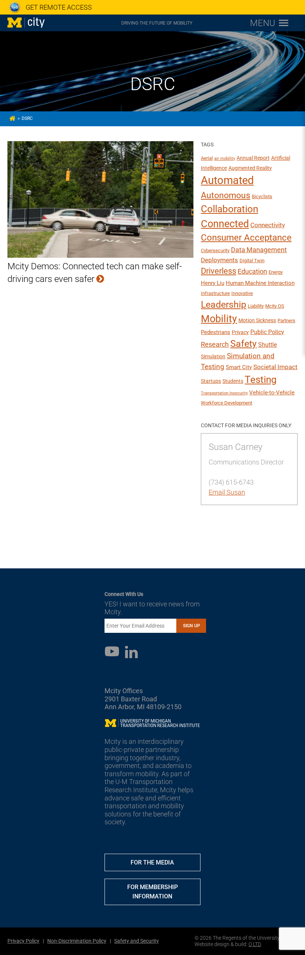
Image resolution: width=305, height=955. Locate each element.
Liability (256, 306)
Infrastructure (215, 293)
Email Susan (227, 492)
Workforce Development (226, 403)
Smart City (239, 367)
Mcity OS (274, 306)
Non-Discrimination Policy (76, 941)
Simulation (213, 356)
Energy (276, 272)
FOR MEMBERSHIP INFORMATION (152, 891)
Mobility (219, 319)
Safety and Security (136, 941)
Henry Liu (212, 283)
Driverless (218, 271)
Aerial (207, 158)
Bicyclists (262, 196)
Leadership (223, 304)
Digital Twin (252, 260)
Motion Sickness (257, 320)
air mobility (224, 158)
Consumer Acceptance (246, 237)
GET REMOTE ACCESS (59, 7)
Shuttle (267, 344)
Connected (225, 224)
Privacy (240, 332)
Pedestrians (215, 332)
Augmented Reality (250, 168)
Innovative (242, 293)
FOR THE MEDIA (152, 862)
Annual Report (253, 158)
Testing (261, 379)
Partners (286, 320)
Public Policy (267, 332)
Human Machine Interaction (260, 283)
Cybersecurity (215, 250)
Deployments (219, 260)
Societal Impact (275, 367)
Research (215, 344)
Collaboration (229, 209)
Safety (243, 343)
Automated (227, 180)
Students (232, 381)
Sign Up (191, 625)
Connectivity (267, 225)
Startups (211, 381)
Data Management (259, 250)
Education (252, 271)
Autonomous (225, 195)
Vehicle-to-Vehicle (272, 392)
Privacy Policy (23, 941)
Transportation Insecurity (224, 393)
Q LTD (254, 944)
